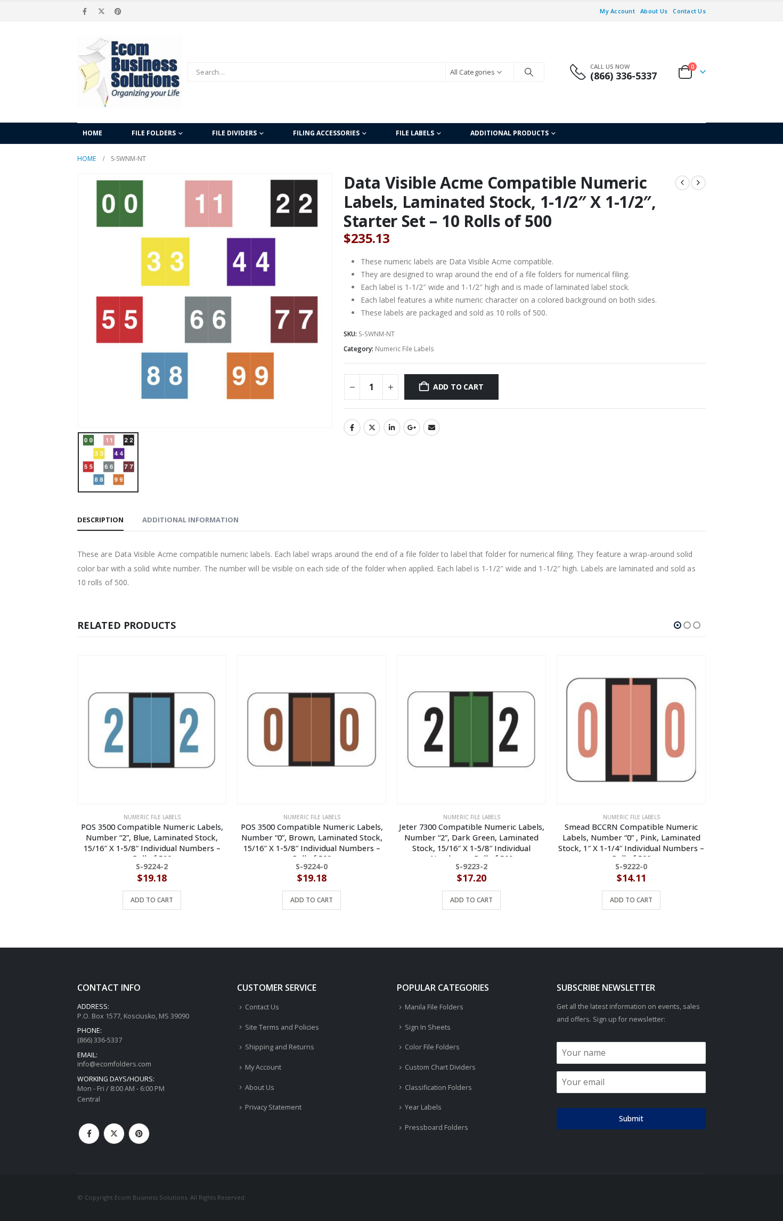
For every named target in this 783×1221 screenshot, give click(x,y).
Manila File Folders (434, 1007)
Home (92, 133)
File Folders (154, 133)
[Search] (529, 72)
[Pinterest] (118, 11)
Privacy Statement (273, 1107)
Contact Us (689, 11)
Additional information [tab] (190, 519)
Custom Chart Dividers (440, 1067)
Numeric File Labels (404, 348)
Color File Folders (432, 1047)
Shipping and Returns (279, 1047)
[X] (101, 11)
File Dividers (234, 133)
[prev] (682, 182)
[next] (698, 182)
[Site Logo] (129, 72)
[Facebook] (85, 11)
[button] (677, 625)
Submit (631, 1118)
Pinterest (139, 1133)
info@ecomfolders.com (114, 1064)
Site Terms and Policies (282, 1027)
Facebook (352, 427)
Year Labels (423, 1107)
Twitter (371, 427)
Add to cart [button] (151, 899)
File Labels (415, 133)
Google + (411, 427)
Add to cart (458, 387)
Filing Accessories (326, 133)
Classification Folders (438, 1087)
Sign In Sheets (428, 1027)
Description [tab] (100, 519)
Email (431, 427)
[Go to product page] (152, 730)
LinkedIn (392, 427)
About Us (653, 11)
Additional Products (509, 133)
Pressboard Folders (436, 1127)
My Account (617, 11)
